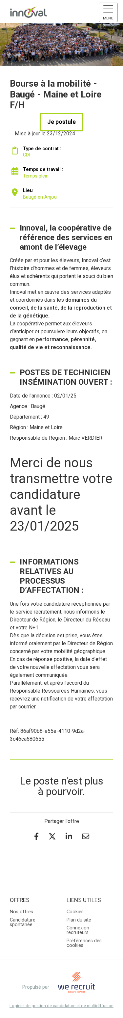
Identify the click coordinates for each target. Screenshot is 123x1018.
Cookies (75, 912)
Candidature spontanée (22, 922)
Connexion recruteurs (78, 930)
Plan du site (79, 920)
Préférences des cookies (84, 943)
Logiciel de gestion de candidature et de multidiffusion (61, 1006)
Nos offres (21, 912)
